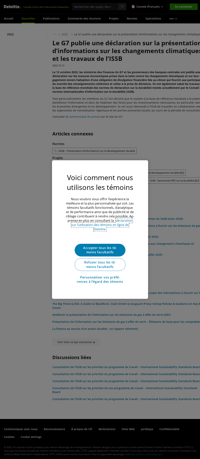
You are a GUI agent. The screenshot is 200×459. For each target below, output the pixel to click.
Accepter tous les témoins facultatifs (100, 250)
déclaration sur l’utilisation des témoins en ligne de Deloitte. (101, 224)
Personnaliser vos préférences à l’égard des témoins (100, 279)
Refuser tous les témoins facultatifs (100, 264)
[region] (100, 229)
